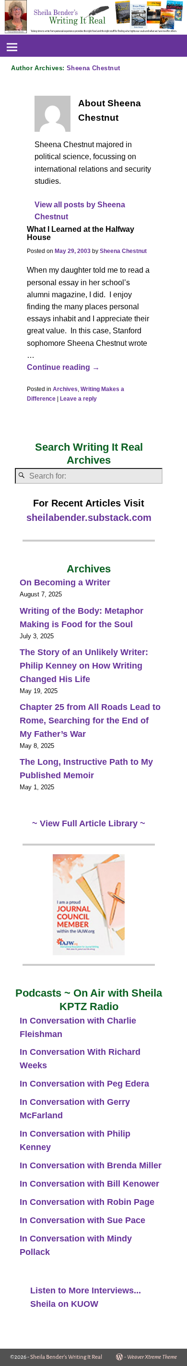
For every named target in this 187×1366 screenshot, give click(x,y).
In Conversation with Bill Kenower (89, 1184)
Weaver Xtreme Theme (152, 1357)
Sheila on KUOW (64, 1304)
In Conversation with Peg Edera (84, 1083)
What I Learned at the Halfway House (80, 233)
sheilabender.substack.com (89, 517)
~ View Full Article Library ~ (88, 823)
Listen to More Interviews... (85, 1290)
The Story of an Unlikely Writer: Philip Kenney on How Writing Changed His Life (84, 665)
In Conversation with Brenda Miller (91, 1165)
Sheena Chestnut (93, 68)
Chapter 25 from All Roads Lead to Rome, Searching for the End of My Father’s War (90, 720)
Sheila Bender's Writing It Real (66, 1357)
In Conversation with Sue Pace (82, 1220)
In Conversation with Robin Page (87, 1202)
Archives (65, 389)
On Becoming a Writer (65, 582)
